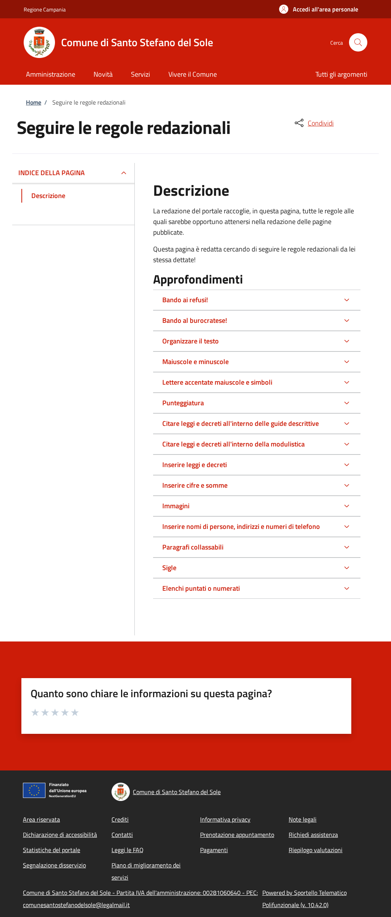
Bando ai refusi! (185, 300)
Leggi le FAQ (127, 849)
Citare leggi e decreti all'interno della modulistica (233, 444)
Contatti (122, 834)
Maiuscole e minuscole (195, 361)
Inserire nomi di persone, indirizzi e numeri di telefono (241, 526)
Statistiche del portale (51, 849)
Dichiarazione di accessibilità (60, 834)
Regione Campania (45, 9)
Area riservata (41, 819)
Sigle (169, 567)
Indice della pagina (51, 173)
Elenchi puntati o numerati (201, 588)
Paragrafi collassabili (192, 547)
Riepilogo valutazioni (316, 849)
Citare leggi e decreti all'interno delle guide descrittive (240, 423)
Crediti (120, 819)
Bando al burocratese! (194, 320)
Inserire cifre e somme (195, 485)
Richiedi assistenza (313, 834)
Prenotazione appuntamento (237, 834)
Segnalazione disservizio (54, 865)
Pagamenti (214, 849)
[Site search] (358, 42)
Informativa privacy (225, 819)
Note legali (303, 819)
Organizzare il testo (190, 341)
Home (33, 102)
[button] (318, 9)
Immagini (175, 506)
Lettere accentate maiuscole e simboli (217, 382)
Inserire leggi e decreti (194, 464)
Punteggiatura (183, 403)
